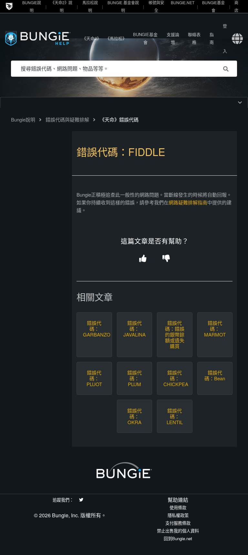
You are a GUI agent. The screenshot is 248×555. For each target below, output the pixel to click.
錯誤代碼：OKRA (134, 416)
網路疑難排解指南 (188, 202)
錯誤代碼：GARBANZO (94, 328)
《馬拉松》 (116, 38)
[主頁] (42, 38)
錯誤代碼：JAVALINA (134, 328)
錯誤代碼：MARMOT (215, 328)
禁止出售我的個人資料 (178, 531)
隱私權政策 (178, 515)
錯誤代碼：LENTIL (175, 416)
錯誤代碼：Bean (214, 375)
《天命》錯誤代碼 (119, 119)
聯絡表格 (194, 38)
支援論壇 (173, 38)
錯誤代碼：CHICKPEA (174, 378)
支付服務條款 (178, 523)
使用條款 (178, 507)
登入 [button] (225, 38)
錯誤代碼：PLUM (134, 378)
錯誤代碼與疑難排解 (67, 119)
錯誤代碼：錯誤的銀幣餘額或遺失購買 (174, 334)
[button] (143, 259)
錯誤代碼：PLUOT (94, 378)
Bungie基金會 (145, 38)
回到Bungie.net (178, 538)
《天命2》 (91, 38)
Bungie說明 (23, 119)
